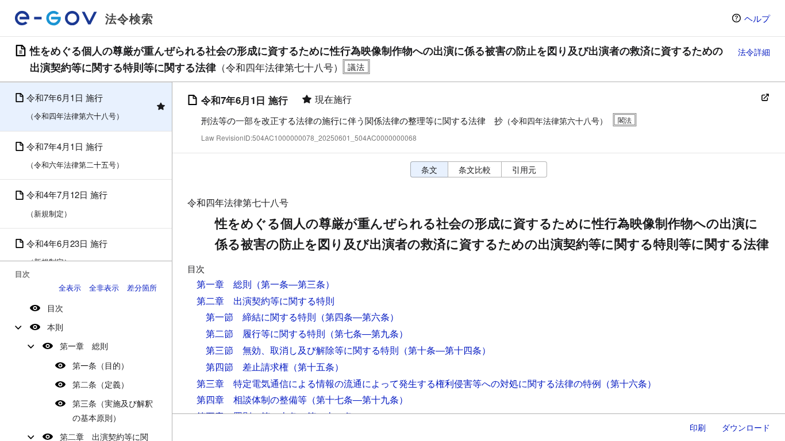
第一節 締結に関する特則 (261, 316)
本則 (55, 326)
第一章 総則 (84, 345)
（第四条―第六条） (357, 316)
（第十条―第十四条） (445, 350)
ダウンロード (746, 427)
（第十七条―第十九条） (357, 399)
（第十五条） (316, 366)
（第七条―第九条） (366, 333)
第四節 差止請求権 (247, 366)
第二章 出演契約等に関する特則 (265, 300)
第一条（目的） (100, 365)
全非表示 (104, 287)
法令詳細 (754, 51)
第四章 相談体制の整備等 (252, 399)
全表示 (70, 287)
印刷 (698, 427)
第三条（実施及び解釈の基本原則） (112, 410)
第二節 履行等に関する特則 (265, 333)
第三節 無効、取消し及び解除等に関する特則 (302, 350)
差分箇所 (142, 287)
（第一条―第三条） (293, 284)
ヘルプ (757, 18)
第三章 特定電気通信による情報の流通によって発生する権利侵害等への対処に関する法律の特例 (399, 383)
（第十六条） (628, 383)
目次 (55, 308)
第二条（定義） (100, 384)
